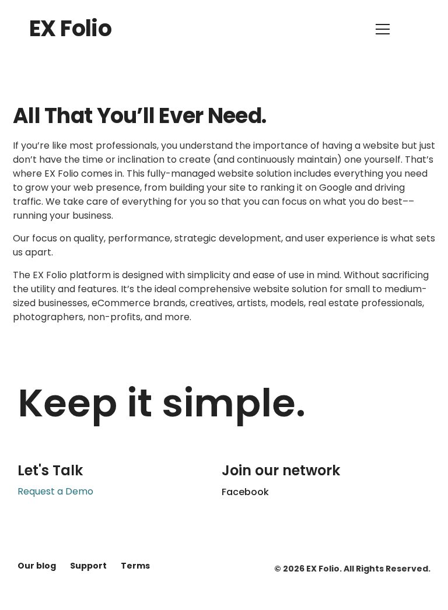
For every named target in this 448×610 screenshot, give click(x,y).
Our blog (37, 566)
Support (88, 566)
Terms (135, 566)
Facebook (245, 492)
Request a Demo (55, 491)
